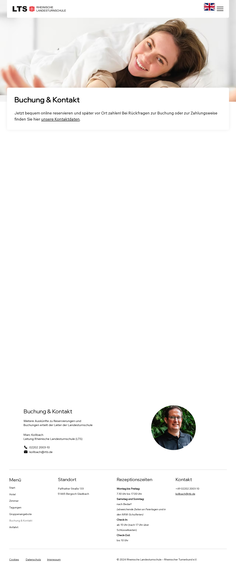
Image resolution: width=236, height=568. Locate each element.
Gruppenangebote (20, 514)
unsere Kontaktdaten (60, 119)
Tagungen (15, 507)
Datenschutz (33, 559)
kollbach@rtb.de (185, 493)
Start (12, 487)
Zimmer (14, 500)
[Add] (209, 7)
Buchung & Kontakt (20, 520)
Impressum (54, 559)
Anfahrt (13, 527)
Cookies (14, 559)
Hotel (12, 494)
